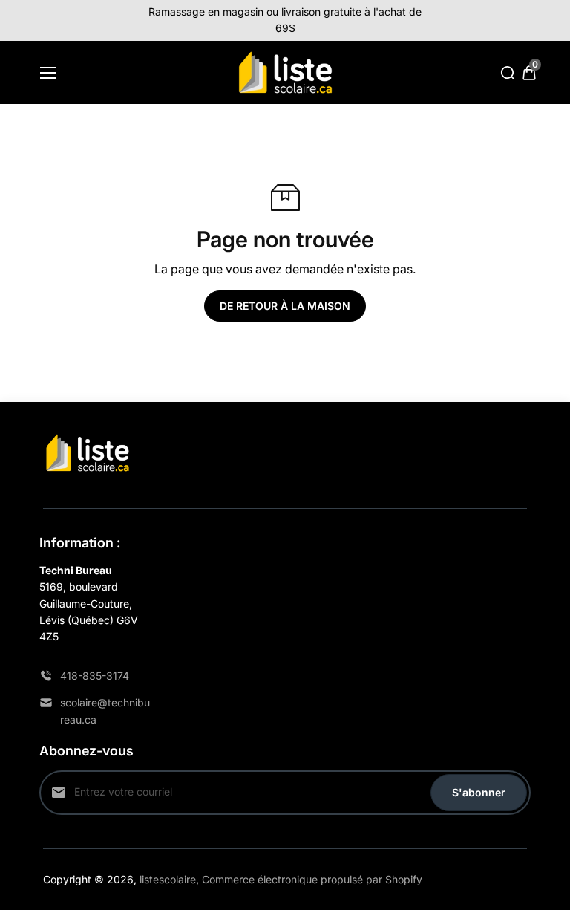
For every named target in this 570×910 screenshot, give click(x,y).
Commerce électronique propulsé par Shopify (312, 879)
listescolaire (168, 879)
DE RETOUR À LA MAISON (285, 305)
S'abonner (478, 792)
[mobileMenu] (48, 72)
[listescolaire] (285, 73)
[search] (508, 73)
